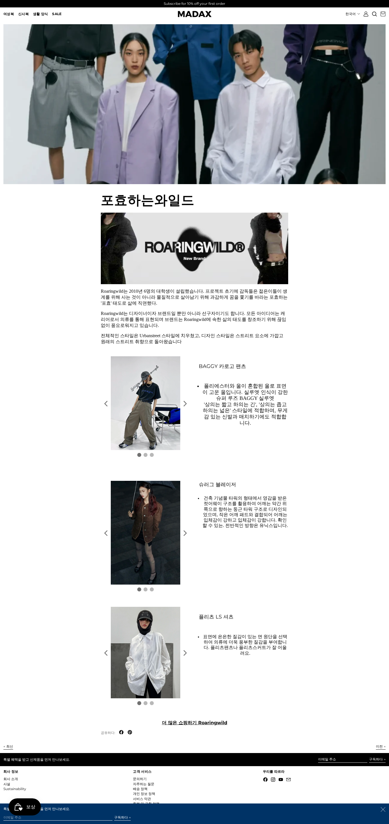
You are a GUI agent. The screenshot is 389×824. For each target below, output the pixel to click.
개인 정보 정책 (144, 794)
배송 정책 (140, 789)
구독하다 (376, 759)
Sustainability (14, 789)
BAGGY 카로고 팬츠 (222, 366)
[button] (374, 14)
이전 (379, 746)
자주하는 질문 (143, 784)
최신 (9, 746)
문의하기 (140, 779)
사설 (6, 784)
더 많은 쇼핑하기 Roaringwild (194, 722)
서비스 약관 (142, 799)
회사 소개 (10, 779)
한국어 (351, 14)
